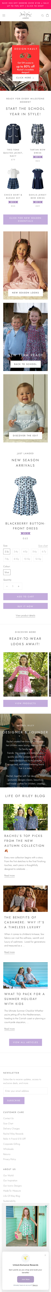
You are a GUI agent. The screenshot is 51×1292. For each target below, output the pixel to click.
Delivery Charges (11, 1128)
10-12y (27, 559)
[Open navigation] (3, 15)
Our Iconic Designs (12, 1185)
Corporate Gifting (11, 1144)
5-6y (35, 551)
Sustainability (9, 1201)
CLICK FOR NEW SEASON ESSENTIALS (25, 220)
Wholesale (8, 1149)
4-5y (25, 551)
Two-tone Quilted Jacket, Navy (13, 152)
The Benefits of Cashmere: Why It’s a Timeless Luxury (24, 922)
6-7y (44, 551)
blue (7, 572)
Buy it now (25, 606)
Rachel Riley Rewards (13, 1133)
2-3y (7, 551)
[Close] (46, 1206)
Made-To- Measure (12, 1190)
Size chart (43, 545)
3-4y (16, 551)
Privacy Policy (9, 1159)
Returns (6, 1154)
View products (25, 703)
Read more (9, 875)
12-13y (38, 559)
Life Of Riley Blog (11, 1196)
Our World (8, 1175)
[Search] (42, 15)
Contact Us (8, 1118)
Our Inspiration (10, 1180)
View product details (25, 615)
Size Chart (8, 1123)
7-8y (7, 559)
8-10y (16, 559)
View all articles (25, 1042)
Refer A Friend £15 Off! (14, 1138)
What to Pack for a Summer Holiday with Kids (24, 999)
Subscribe (14, 1100)
